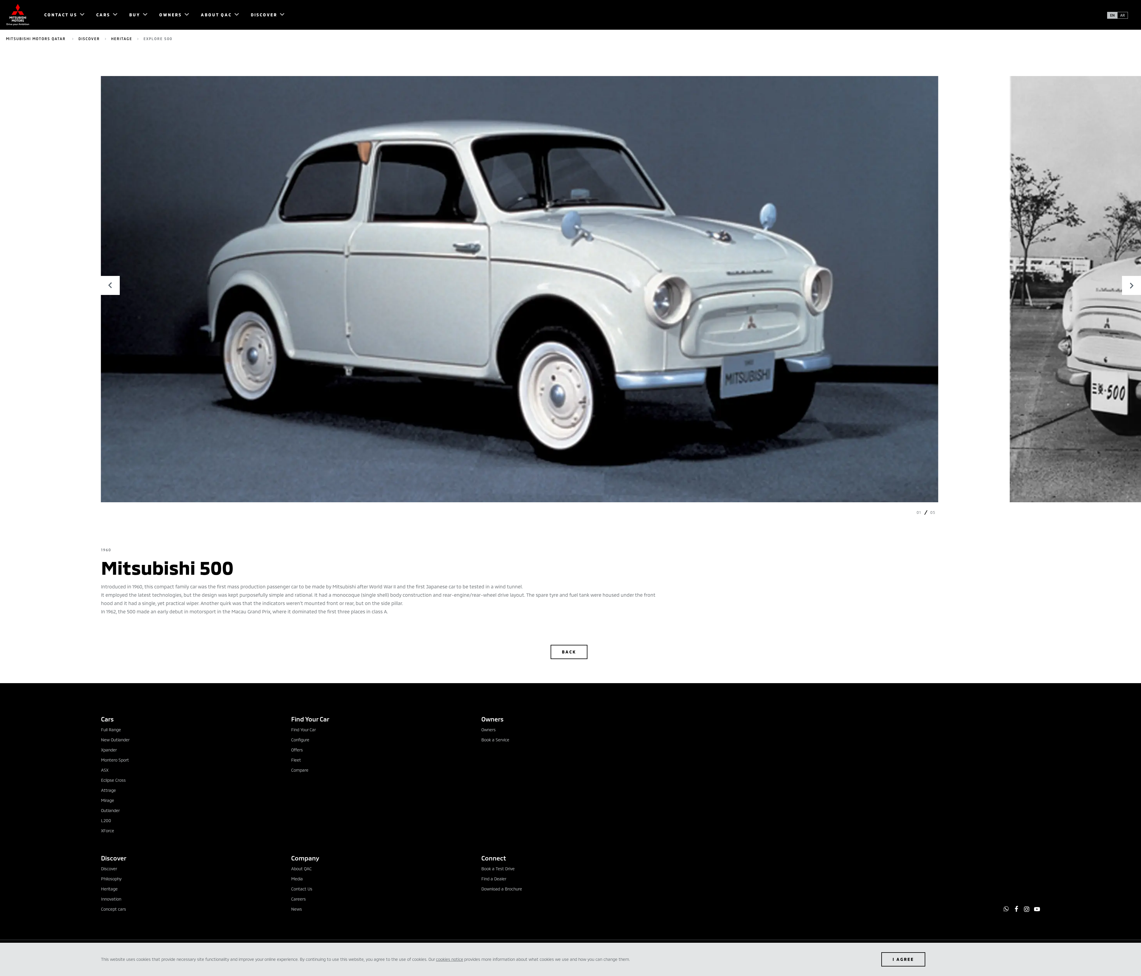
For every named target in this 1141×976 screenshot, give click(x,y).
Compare (299, 770)
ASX (104, 770)
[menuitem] (62, 15)
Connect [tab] (493, 858)
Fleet (296, 759)
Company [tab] (305, 858)
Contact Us (301, 888)
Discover (89, 39)
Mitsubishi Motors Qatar (36, 39)
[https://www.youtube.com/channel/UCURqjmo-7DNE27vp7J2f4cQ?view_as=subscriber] (1037, 909)
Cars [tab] (107, 719)
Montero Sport (115, 759)
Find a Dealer (493, 878)
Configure (300, 739)
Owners (488, 729)
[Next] (1131, 285)
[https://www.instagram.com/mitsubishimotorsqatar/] (1026, 909)
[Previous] (110, 285)
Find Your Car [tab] (310, 719)
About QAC (301, 868)
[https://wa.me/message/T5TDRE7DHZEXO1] (1006, 909)
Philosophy (111, 878)
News (296, 909)
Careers (298, 898)
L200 (106, 820)
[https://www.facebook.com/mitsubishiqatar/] (1016, 909)
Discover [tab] (113, 858)
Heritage (121, 39)
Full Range (111, 729)
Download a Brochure (501, 888)
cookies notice (449, 959)
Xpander (109, 749)
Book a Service (495, 739)
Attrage (108, 790)
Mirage (107, 800)
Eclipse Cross (113, 780)
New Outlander (115, 739)
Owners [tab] (492, 719)
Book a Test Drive (498, 868)
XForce (107, 830)
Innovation (111, 898)
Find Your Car (303, 729)
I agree (903, 959)
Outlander (110, 810)
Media (297, 878)
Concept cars (113, 909)
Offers (297, 749)
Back (569, 651)
